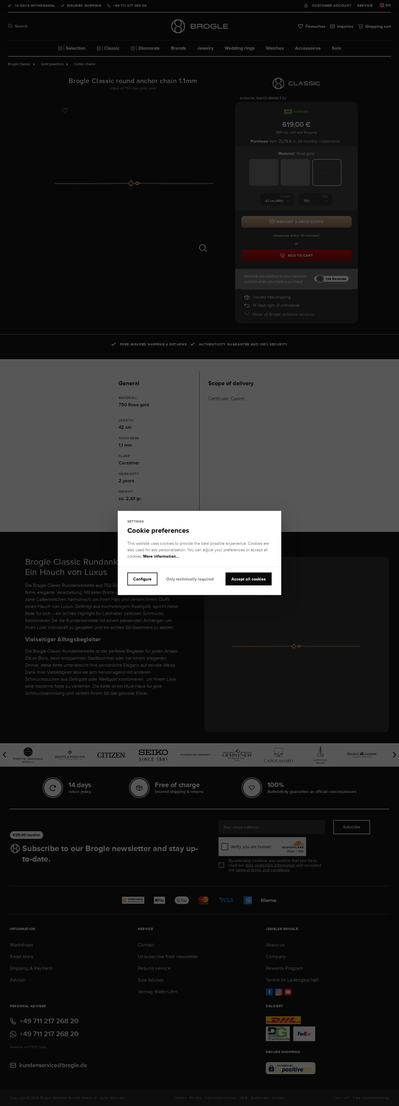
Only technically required (190, 579)
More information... (161, 556)
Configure (142, 579)
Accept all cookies (248, 579)
